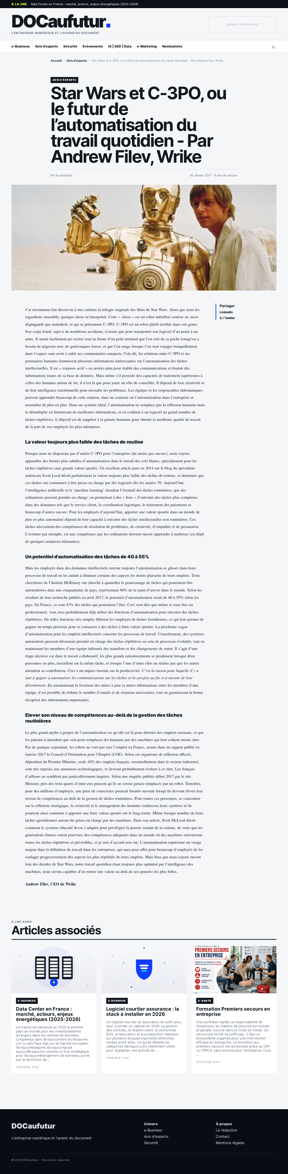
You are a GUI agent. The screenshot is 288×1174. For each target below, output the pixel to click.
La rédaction (226, 1130)
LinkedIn (226, 312)
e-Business (20, 46)
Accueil (56, 60)
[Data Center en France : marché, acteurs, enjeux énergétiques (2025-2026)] (53, 969)
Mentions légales (230, 1142)
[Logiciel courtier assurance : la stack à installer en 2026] (144, 969)
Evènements (93, 46)
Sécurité (70, 46)
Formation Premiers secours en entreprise (233, 1011)
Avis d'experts (46, 46)
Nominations (172, 46)
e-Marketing (147, 46)
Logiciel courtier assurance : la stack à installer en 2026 (142, 1011)
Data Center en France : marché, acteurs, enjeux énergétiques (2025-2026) (84, 4)
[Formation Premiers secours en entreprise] (234, 969)
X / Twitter (227, 318)
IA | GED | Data (119, 46)
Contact (223, 1136)
